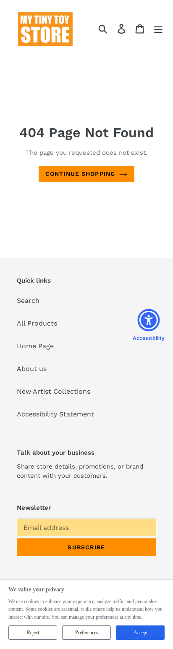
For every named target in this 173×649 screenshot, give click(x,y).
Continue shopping (80, 173)
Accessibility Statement (55, 414)
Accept (140, 633)
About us (32, 369)
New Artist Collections (53, 391)
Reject (33, 633)
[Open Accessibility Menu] (148, 320)
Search (28, 301)
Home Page (35, 346)
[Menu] (158, 28)
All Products (37, 323)
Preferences (86, 633)
